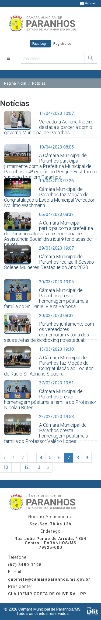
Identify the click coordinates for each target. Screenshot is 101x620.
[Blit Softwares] (92, 611)
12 (26, 467)
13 (38, 467)
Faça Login (40, 44)
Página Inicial (15, 83)
